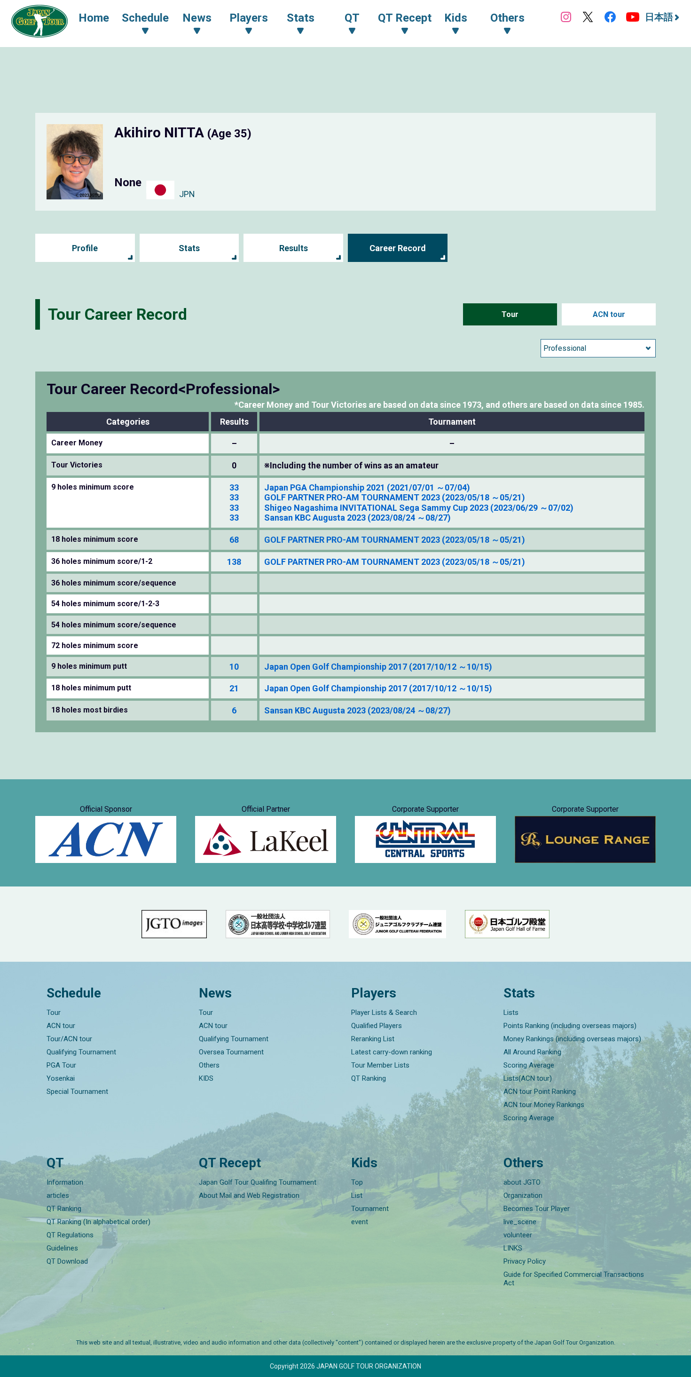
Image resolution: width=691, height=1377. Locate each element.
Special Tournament (77, 1091)
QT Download (67, 1261)
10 (234, 667)
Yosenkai (61, 1078)
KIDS (206, 1078)
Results (293, 248)
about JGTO (522, 1182)
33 (234, 487)
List (356, 1195)
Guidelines (62, 1248)
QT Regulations (70, 1235)
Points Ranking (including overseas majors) (569, 1025)
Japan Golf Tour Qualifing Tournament (257, 1182)
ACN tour (609, 314)
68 (234, 540)
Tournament (370, 1208)
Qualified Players (376, 1025)
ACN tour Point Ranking (539, 1091)
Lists (510, 1012)
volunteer (517, 1235)
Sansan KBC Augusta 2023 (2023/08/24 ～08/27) (357, 517)
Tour (510, 314)
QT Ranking (368, 1078)
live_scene (519, 1222)
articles (58, 1195)
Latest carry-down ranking (391, 1052)
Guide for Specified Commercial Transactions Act (573, 1278)
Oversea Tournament (231, 1052)
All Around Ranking (532, 1052)
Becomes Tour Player (536, 1208)
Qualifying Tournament (81, 1052)
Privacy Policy (524, 1261)
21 (234, 688)
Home (94, 17)
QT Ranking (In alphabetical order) (98, 1222)
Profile (85, 248)
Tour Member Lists (380, 1065)
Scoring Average (528, 1065)
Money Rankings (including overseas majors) (572, 1039)
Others (209, 1065)
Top (357, 1182)
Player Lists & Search (384, 1012)
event (359, 1222)
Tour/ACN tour (69, 1039)
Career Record (397, 248)
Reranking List (372, 1039)
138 (234, 562)
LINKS (512, 1248)
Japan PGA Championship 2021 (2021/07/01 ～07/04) (367, 487)
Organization (522, 1195)
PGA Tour (61, 1065)
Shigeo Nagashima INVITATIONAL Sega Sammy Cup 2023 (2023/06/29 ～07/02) (418, 508)
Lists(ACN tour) (527, 1078)
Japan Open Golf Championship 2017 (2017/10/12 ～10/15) (378, 667)
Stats (189, 248)
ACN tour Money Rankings (543, 1104)
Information (65, 1182)
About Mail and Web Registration (249, 1195)
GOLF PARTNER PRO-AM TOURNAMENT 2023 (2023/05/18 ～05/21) (394, 497)
